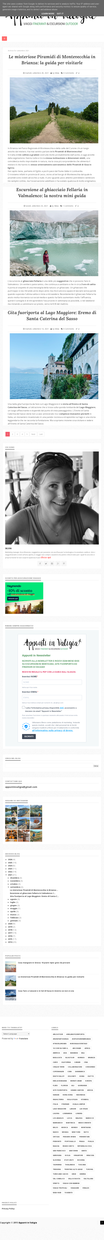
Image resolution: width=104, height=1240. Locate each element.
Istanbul (85, 1099)
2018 (10, 930)
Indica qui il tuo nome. (30, 687)
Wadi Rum (57, 1193)
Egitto (91, 1076)
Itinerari (65, 1104)
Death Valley (58, 1076)
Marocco (90, 1118)
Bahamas (74, 1053)
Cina (86, 1062)
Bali (83, 1053)
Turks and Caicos (60, 1174)
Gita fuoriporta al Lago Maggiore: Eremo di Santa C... (34, 896)
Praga (81, 1141)
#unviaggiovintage (78, 1044)
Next (33, 434)
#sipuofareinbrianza (81, 1039)
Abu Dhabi (77, 1048)
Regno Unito (68, 1146)
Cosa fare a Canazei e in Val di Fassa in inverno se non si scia (46, 991)
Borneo (81, 1057)
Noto (86, 1132)
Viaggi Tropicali (60, 1188)
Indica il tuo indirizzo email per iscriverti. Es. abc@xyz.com (42, 703)
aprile (13, 911)
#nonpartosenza (60, 1039)
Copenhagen (58, 1071)
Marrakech (58, 1123)
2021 (10, 875)
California (66, 1062)
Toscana (82, 1165)
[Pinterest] (64, 564)
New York (76, 1132)
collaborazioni (75, 1067)
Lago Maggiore (59, 1109)
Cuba (69, 1071)
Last (41, 434)
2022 (10, 872)
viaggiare (75, 1188)
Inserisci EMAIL (29, 692)
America (56, 1053)
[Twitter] (46, 564)
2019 (10, 927)
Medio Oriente (84, 1123)
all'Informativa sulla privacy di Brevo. (52, 730)
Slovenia (57, 1160)
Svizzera (81, 1160)
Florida (64, 1085)
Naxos (55, 1132)
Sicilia (67, 1155)
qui (61, 707)
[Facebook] (40, 564)
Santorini (73, 1151)
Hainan (56, 1095)
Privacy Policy (8, 1208)
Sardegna (57, 1155)
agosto (13, 899)
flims (55, 1085)
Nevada (65, 1132)
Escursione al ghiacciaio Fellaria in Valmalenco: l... (32, 893)
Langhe (73, 1109)
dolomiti (72, 1076)
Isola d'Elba (72, 1099)
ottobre (14, 884)
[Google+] (58, 564)
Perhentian (84, 1137)
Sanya (84, 1151)
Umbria (83, 1174)
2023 (10, 869)
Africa (87, 1048)
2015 (10, 939)
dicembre (14, 878)
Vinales (85, 1188)
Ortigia (56, 1137)
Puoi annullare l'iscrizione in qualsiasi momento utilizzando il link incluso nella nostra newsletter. (49, 717)
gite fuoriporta (60, 1090)
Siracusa (90, 1155)
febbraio (14, 918)
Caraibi (77, 1062)
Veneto (56, 1183)
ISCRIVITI (28, 736)
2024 (10, 866)
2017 (10, 933)
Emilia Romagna (60, 1081)
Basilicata (57, 1057)
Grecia (90, 1090)
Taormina (57, 1165)
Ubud (74, 1174)
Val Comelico (59, 1179)
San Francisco (59, 1151)
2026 (10, 859)
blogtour (69, 1057)
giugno (13, 905)
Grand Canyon (77, 1090)
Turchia (89, 1169)
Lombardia (67, 1113)
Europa (88, 1081)
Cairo (55, 1062)
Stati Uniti (69, 1160)
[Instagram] (52, 564)
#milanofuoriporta (75, 1034)
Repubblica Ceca (84, 1146)
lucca (69, 1118)
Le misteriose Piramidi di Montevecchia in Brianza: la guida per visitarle (51, 977)
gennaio (14, 921)
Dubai (81, 1076)
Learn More (47, 13)
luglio (13, 902)
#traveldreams (59, 1044)
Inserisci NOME (29, 677)
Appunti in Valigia (28, 1222)
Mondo (74, 1127)
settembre (15, 887)
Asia (65, 1053)
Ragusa (56, 1146)
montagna (86, 1127)
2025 (10, 863)
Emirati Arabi (76, 1081)
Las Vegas (84, 1109)
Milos (55, 1127)
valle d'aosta (74, 1179)
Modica (64, 1127)
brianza (91, 1057)
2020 (10, 924)
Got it (60, 13)
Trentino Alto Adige (73, 1169)
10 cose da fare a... (61, 1048)
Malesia (79, 1118)
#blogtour (58, 1034)
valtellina (88, 1179)
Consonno (90, 1067)
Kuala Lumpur (79, 1104)
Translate (23, 1038)
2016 (10, 936)
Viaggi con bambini (71, 1183)
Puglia (91, 1141)
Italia (55, 1104)
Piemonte (57, 1141)
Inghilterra (58, 1099)
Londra (79, 1113)
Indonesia (80, 1095)
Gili (72, 1085)
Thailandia (70, 1165)
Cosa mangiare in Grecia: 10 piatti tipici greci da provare (44, 963)
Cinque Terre (58, 1067)
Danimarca (80, 1071)
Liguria (56, 1113)
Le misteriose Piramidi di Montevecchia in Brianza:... (34, 890)
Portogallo (70, 1141)
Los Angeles (58, 1118)
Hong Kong (68, 1095)
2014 (10, 942)
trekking (57, 1169)
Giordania (82, 1085)
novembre (15, 881)
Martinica (70, 1123)
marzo (13, 915)
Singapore (78, 1155)
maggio (14, 908)
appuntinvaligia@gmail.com (21, 786)
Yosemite (69, 1193)
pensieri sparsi (69, 1137)
